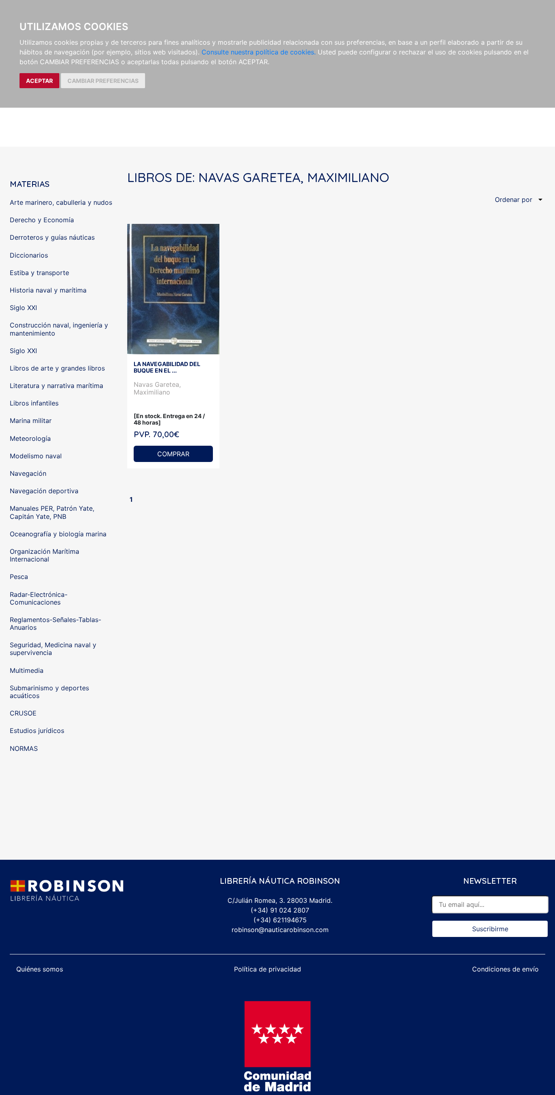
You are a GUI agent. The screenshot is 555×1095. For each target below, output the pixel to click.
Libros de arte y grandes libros (57, 368)
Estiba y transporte (39, 273)
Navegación (28, 473)
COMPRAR (173, 454)
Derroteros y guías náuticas (52, 237)
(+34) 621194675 (280, 920)
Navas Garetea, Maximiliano (157, 388)
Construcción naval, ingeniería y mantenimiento (59, 329)
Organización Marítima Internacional (44, 555)
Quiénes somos (39, 969)
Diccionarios (29, 255)
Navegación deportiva (44, 491)
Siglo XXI (23, 308)
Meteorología (30, 438)
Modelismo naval (36, 456)
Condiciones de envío (505, 969)
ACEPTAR (39, 80)
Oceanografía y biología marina (58, 534)
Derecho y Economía (42, 220)
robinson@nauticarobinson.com (280, 930)
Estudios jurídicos (37, 730)
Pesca (19, 576)
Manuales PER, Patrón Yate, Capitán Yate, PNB (52, 512)
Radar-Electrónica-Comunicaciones (38, 598)
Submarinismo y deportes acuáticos (49, 692)
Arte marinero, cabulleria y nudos (61, 202)
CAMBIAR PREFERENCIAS (103, 80)
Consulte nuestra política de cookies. (259, 52)
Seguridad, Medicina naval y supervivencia (53, 649)
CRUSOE (23, 713)
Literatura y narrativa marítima (56, 386)
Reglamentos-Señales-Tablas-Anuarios (55, 623)
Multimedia (26, 670)
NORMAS (24, 748)
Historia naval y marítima (48, 290)
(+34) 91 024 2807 (280, 910)
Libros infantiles (34, 403)
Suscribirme (490, 929)
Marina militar (31, 420)
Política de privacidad (267, 969)
